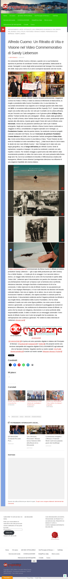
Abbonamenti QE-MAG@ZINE (12, 24)
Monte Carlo (27, 416)
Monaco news (40, 31)
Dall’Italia (55, 15)
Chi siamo (12, 15)
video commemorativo (17, 269)
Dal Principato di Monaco (42, 15)
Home (5, 15)
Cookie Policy (38, 578)
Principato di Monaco (36, 416)
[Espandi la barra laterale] (3, 29)
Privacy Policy (30, 578)
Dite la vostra (48, 20)
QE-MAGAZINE (36, 338)
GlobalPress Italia (37, 20)
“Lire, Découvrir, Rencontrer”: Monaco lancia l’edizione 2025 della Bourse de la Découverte (34, 441)
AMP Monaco (13, 57)
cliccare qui (19, 320)
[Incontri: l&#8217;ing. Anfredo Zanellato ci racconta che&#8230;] (16, 395)
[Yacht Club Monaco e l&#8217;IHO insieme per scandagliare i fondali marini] (36, 395)
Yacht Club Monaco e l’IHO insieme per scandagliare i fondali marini (34, 403)
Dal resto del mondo (9, 20)
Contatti (26, 24)
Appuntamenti (13, 29)
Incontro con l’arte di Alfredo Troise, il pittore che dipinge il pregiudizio (54, 403)
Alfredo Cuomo (15, 416)
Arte (21, 29)
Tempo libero (20, 33)
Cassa (32, 24)
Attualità (27, 29)
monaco (21, 416)
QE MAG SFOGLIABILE (25, 15)
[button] (26, 84)
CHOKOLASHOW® (23, 20)
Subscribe (9, 532)
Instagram (31, 344)
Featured (29, 31)
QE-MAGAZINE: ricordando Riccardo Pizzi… (14, 439)
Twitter (41, 344)
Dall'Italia (21, 31)
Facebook (22, 344)
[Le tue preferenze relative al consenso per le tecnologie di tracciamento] (65, 576)
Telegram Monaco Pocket (51, 351)
